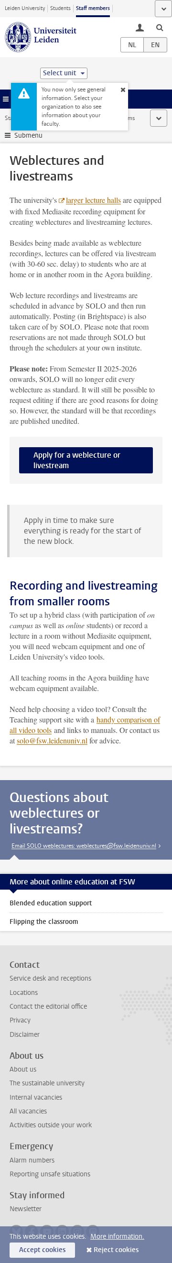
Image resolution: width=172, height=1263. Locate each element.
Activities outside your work (51, 1125)
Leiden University (25, 8)
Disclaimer (25, 1034)
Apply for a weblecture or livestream (76, 460)
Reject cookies (116, 1249)
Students (60, 8)
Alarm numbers (32, 1160)
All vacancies (28, 1111)
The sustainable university (47, 1083)
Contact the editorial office (48, 1006)
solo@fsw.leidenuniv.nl (52, 740)
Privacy (20, 1020)
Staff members (93, 8)
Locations (24, 992)
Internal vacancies (36, 1097)
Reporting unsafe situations (50, 1174)
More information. (117, 1236)
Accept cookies (42, 1249)
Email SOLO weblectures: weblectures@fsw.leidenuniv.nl (83, 846)
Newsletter (26, 1208)
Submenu (28, 135)
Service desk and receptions (50, 978)
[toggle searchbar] (159, 27)
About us (23, 1069)
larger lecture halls (93, 200)
